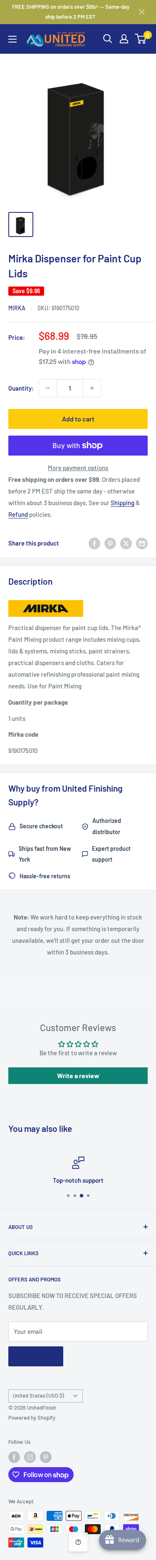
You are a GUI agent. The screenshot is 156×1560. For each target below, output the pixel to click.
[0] (141, 39)
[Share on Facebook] (94, 543)
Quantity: (21, 388)
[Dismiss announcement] (142, 11)
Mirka (16, 308)
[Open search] (107, 38)
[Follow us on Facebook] (14, 1457)
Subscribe (36, 1356)
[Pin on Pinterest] (110, 543)
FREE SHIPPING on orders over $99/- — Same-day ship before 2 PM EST (70, 11)
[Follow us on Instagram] (30, 1457)
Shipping (122, 502)
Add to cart (78, 419)
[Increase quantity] (92, 388)
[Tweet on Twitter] (126, 543)
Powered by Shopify (31, 1417)
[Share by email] (142, 543)
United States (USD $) (38, 1395)
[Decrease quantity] (48, 388)
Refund (18, 514)
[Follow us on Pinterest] (46, 1457)
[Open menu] (12, 39)
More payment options (78, 467)
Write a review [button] (78, 1075)
